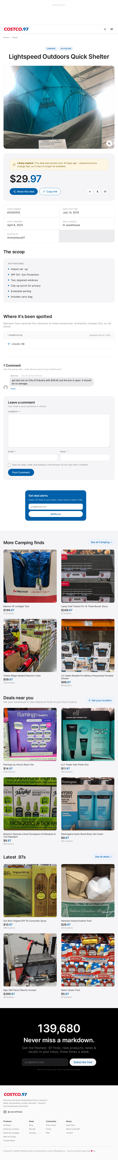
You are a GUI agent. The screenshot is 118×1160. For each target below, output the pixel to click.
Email (64, 451)
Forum (48, 1129)
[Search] (105, 29)
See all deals (103, 856)
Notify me (56, 514)
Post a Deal (51, 1125)
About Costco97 (73, 1129)
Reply (13, 388)
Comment (14, 411)
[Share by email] (105, 191)
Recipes (32, 1133)
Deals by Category (11, 1133)
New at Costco (9, 1136)
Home (6, 37)
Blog (31, 1125)
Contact (69, 1133)
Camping (51, 49)
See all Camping (101, 542)
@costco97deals (15, 1112)
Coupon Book (9, 1140)
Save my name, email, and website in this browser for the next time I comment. (50, 464)
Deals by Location (11, 1129)
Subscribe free (83, 1062)
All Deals (7, 1125)
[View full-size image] (109, 143)
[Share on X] (97, 191)
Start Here (70, 1125)
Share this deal (25, 191)
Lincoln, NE (18, 343)
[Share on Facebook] (90, 191)
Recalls (32, 1129)
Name (12, 451)
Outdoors (66, 49)
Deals (15, 37)
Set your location (102, 700)
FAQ (47, 1133)
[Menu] (112, 29)
